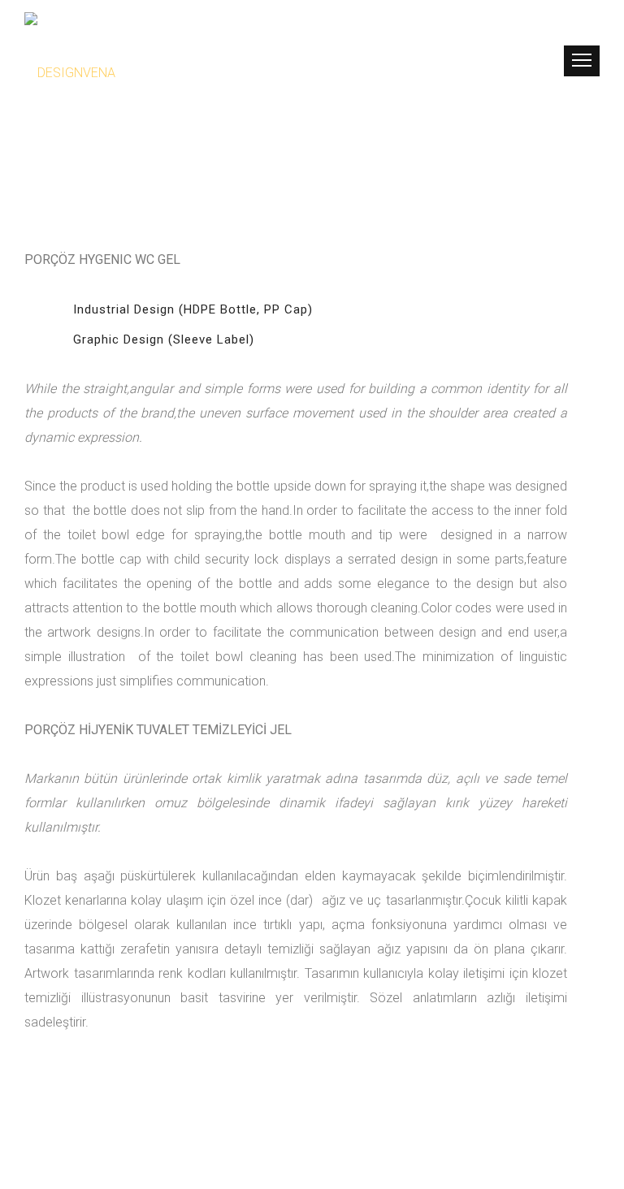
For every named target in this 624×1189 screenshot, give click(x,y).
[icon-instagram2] (468, 62)
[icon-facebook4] (493, 62)
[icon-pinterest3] (518, 62)
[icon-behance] (539, 62)
